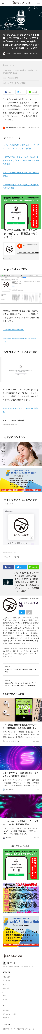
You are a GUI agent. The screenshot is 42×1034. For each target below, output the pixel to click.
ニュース (25, 53)
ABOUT (5, 999)
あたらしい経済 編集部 (28, 604)
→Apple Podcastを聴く (13, 329)
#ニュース (7, 557)
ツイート (22, 92)
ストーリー (6, 980)
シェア (10, 92)
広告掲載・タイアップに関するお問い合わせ (18, 1029)
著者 (4, 995)
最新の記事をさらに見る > (21, 846)
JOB (4, 992)
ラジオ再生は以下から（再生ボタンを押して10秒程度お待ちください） (20, 71)
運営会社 (6, 1010)
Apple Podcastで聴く (11, 78)
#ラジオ (16, 557)
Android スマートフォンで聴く (15, 83)
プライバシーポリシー (10, 1014)
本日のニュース (8, 65)
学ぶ (4, 984)
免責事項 (6, 1018)
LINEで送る (35, 92)
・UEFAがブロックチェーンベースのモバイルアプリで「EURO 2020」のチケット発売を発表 (21, 160)
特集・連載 (6, 977)
